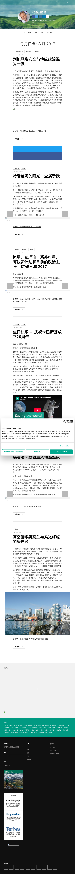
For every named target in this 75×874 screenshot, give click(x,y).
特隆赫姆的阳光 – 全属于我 (36, 175)
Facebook (33, 16)
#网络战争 (28, 51)
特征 (33, 730)
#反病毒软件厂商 (18, 51)
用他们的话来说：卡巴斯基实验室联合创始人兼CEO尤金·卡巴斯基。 (13, 834)
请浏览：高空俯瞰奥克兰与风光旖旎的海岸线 (30, 639)
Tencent (49, 867)
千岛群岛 (48, 725)
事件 (29, 32)
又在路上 (55, 725)
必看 (29, 728)
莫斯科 (22, 732)
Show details (64, 446)
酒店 (31, 732)
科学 (42, 730)
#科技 (31, 249)
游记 (35, 32)
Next (65, 214)
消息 (42, 32)
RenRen (39, 867)
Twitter (36, 16)
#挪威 (23, 168)
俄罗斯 (31, 725)
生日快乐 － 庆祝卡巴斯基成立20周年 (37, 334)
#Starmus (16, 168)
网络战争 (58, 730)
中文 (68, 2)
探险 (41, 728)
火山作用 (27, 730)
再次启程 (41, 725)
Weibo (44, 867)
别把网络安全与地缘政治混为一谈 (36, 61)
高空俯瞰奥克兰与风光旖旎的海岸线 (36, 539)
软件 (27, 732)
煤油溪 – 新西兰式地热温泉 (36, 456)
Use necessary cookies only (13, 451)
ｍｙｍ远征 (49, 732)
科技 (46, 730)
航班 (17, 732)
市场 (12, 728)
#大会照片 (25, 249)
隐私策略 (52, 744)
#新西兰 (16, 529)
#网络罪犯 (36, 51)
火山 (21, 730)
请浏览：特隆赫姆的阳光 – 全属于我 (27, 227)
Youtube (28, 867)
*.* (24, 32)
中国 (15, 725)
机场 (54, 728)
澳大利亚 (15, 730)
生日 (37, 730)
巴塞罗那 (6, 728)
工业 (68, 725)
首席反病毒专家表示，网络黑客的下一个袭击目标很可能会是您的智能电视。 (13, 805)
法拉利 (66, 728)
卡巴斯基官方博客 (54, 753)
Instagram (40, 16)
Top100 (10, 725)
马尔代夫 (41, 732)
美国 (12, 732)
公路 (36, 725)
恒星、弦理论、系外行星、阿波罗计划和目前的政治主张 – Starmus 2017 (36, 262)
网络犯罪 (65, 730)
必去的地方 (23, 728)
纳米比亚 (52, 730)
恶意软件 (35, 728)
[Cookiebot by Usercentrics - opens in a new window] (64, 421)
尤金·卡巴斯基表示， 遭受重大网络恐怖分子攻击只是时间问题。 (13, 818)
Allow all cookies (61, 451)
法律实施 (60, 728)
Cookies (52, 747)
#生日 (23, 324)
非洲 (36, 732)
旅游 (45, 728)
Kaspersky (53, 750)
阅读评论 (19, 139)
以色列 (20, 725)
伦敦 (26, 725)
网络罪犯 (6, 732)
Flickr (33, 867)
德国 (17, 728)
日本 (50, 728)
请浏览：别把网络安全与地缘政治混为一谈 (29, 131)
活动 (5, 730)
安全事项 (49, 32)
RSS (55, 867)
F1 (5, 725)
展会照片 (62, 725)
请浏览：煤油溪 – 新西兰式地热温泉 (27, 506)
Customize (36, 451)
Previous (10, 214)
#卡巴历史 (16, 324)
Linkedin (44, 16)
